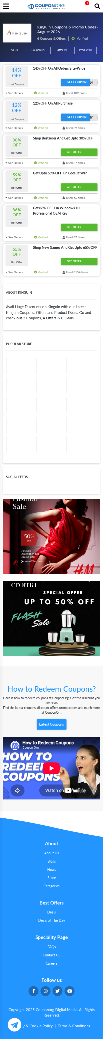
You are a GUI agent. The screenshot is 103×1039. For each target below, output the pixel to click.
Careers (51, 963)
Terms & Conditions (74, 1026)
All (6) (14, 50)
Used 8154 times (76, 272)
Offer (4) (62, 50)
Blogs (52, 861)
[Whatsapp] (14, 1024)
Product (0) (85, 50)
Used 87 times (75, 162)
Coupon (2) (38, 50)
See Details (15, 93)
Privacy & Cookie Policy (33, 1026)
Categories (52, 886)
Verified (42, 93)
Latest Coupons (51, 724)
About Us (51, 853)
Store (52, 878)
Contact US (51, 955)
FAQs (52, 947)
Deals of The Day (51, 920)
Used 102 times (75, 93)
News (51, 870)
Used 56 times (75, 197)
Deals (51, 912)
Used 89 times (75, 128)
